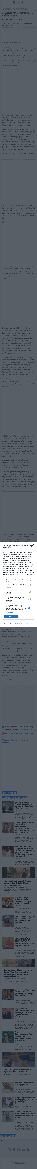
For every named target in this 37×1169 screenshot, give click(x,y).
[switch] (29, 585)
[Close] (33, 546)
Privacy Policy (29, 623)
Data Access (18, 623)
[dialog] (18, 584)
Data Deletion (8, 623)
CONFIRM (11, 616)
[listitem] (18, 580)
